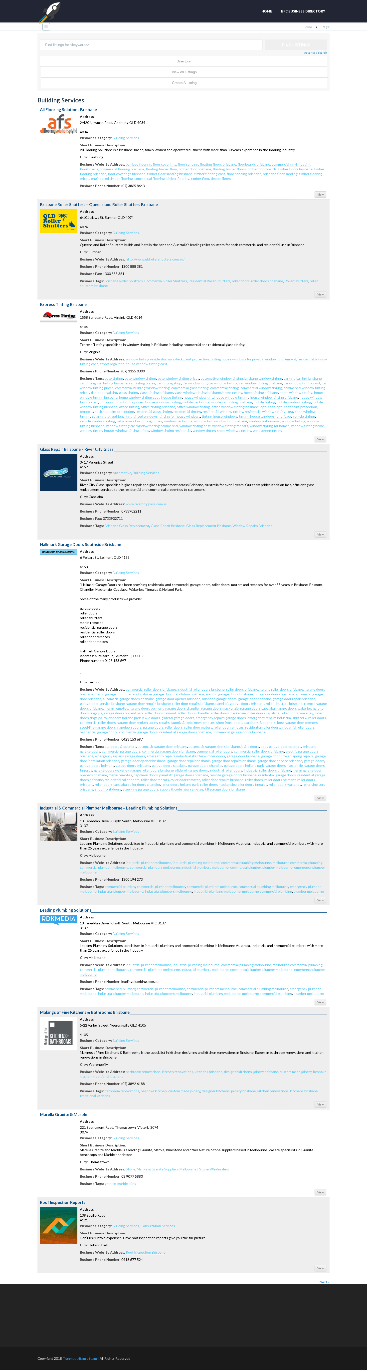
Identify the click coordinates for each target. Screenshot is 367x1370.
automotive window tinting (222, 378)
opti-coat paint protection (296, 407)
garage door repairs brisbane (233, 761)
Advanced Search (315, 52)
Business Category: (96, 138)
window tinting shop (209, 430)
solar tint (99, 416)
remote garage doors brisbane (233, 775)
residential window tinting (223, 411)
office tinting (129, 407)
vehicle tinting (304, 416)
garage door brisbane (243, 756)
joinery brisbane (243, 1091)
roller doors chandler (144, 784)
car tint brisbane (309, 378)
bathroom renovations (122, 1091)
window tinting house (97, 430)
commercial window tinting (261, 388)
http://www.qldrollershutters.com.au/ (155, 259)
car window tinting (222, 383)
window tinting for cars (230, 426)
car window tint (195, 383)
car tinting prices (142, 383)
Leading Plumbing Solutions (65, 910)
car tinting (88, 383)
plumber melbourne (309, 891)
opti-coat (267, 407)
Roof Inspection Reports (62, 1202)
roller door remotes (185, 780)
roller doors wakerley (285, 784)
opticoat (86, 411)
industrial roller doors (225, 770)
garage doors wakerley (111, 770)
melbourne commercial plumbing (267, 891)
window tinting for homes (270, 426)
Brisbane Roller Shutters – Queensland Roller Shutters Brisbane (99, 204)
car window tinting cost (302, 383)
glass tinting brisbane (156, 392)
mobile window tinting (294, 402)
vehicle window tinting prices (139, 421)
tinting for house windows (179, 416)
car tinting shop (169, 383)
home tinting (232, 392)
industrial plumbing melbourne (217, 891)
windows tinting (238, 430)
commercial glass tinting (190, 388)
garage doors (314, 761)
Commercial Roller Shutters (165, 281)
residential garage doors (277, 775)
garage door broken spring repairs (287, 756)
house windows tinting (163, 402)
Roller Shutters (296, 281)
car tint (289, 378)
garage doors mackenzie (284, 765)
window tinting (293, 421)
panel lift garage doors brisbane (183, 775)
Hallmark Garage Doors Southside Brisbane (80, 544)
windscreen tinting (267, 430)
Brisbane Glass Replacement (127, 526)
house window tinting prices (122, 402)
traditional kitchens (95, 1096)
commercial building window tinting (142, 388)
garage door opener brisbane (143, 761)
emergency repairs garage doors (120, 756)
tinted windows (145, 416)
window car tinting (178, 421)
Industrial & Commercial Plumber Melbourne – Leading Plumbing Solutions (109, 808)
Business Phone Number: (100, 186)
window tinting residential (171, 430)
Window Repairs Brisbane (252, 526)
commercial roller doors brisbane (259, 751)
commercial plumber (120, 886)
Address (87, 116)
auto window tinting (140, 378)
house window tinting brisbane (274, 397)
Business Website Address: (102, 164)
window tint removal (264, 421)
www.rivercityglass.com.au (146, 504)
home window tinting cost (139, 397)
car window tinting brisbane (260, 383)
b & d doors (250, 746)
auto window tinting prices (178, 378)
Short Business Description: (103, 145)
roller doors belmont (280, 780)
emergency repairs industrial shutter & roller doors (186, 756)
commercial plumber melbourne (161, 886)
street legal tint (119, 416)
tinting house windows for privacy (265, 416)
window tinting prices (132, 430)
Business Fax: (91, 274)
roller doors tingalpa (251, 784)
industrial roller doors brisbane (267, 770)
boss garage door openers (281, 746)
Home (266, 11)
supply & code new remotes (181, 789)
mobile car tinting (196, 402)
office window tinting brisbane (235, 407)
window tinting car (120, 426)
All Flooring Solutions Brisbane (68, 109)
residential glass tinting (154, 411)
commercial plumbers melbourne (212, 886)
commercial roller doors (214, 751)
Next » (325, 1282)
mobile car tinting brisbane (231, 402)
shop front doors (108, 789)
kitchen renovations (273, 1091)
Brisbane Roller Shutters (124, 281)
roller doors (241, 281)
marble (122, 1183)
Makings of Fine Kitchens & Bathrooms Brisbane (85, 1012)
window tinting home (307, 426)
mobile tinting (264, 402)
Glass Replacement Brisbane (208, 526)
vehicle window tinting (97, 421)
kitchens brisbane (304, 1091)
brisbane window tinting (263, 378)
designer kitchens (216, 1091)
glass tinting (128, 392)
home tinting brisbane (261, 392)
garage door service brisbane (279, 761)
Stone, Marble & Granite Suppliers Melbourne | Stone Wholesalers (177, 1169)
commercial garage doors (121, 751)
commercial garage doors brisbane (168, 751)
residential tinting (187, 411)
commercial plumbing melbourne (263, 886)
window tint (203, 421)
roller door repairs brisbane (223, 780)
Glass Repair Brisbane (168, 526)
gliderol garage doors (191, 770)
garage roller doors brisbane (152, 770)
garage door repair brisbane (188, 761)
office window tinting (193, 407)
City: (84, 157)
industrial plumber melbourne (121, 891)
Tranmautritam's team (80, 1358)
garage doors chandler (205, 765)
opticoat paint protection (114, 411)
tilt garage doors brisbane (225, 789)
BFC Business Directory (303, 11)
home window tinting (296, 392)
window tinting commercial (157, 426)
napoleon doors (146, 775)
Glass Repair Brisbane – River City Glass (77, 449)
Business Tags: (92, 281)
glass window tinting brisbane (198, 392)
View (320, 194)
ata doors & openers (120, 746)
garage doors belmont (97, 765)
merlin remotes (120, 775)
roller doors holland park (180, 784)
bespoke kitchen (154, 1091)
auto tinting (114, 378)
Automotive (122, 473)
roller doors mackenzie (217, 784)
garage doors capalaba (169, 765)
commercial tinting (224, 388)
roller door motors (155, 780)
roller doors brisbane (267, 281)
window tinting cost (195, 426)
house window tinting (231, 397)
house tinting (171, 397)
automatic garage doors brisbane (214, 746)
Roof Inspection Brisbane (146, 1252)
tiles (132, 1183)
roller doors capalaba (111, 784)
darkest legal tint (104, 392)
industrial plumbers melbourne (168, 891)
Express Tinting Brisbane (63, 304)
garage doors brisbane (133, 765)
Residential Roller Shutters (209, 281)
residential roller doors (122, 780)
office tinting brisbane (158, 407)
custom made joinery (184, 1091)
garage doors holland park (244, 765)
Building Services (126, 138)
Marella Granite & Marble (63, 1114)
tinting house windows (219, 416)
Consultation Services (158, 1226)
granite (110, 1183)
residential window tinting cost (269, 411)
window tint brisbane (230, 421)
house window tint (198, 397)
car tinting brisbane (112, 383)
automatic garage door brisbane (162, 746)
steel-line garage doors (141, 789)
